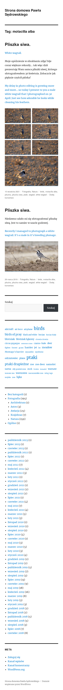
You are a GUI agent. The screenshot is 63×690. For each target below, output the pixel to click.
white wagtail (41, 194)
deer (49, 343)
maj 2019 (13, 587)
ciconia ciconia (42, 339)
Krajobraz (16, 414)
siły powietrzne (19, 369)
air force (19, 329)
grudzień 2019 (16, 559)
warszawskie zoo (35, 373)
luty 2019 (13, 600)
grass (21, 348)
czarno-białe (40, 343)
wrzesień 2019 (16, 571)
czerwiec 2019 (16, 583)
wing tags (49, 373)
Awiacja (15, 410)
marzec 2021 (15, 513)
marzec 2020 (15, 546)
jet (35, 347)
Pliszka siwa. (17, 44)
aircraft (9, 329)
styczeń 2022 (15, 481)
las (39, 348)
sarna (8, 369)
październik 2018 (18, 616)
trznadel (43, 369)
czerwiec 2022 (16, 460)
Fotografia (26, 191)
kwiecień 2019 (16, 591)
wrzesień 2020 (16, 526)
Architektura (18, 402)
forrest (14, 348)
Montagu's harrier (14, 351)
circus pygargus (12, 343)
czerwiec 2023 (16, 448)
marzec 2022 (15, 472)
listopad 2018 (15, 612)
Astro (14, 406)
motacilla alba (51, 191)
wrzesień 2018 (16, 620)
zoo (13, 377)
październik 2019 (18, 567)
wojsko (8, 377)
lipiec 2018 (14, 628)
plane (22, 358)
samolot (51, 364)
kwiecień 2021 (16, 509)
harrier (29, 347)
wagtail (32, 194)
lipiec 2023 (14, 444)
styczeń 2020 (15, 555)
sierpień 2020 (16, 530)
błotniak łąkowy (25, 339)
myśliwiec (39, 352)
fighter (7, 348)
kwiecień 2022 (16, 468)
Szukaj (9, 302)
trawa (36, 369)
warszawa (21, 372)
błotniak (10, 339)
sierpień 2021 (15, 493)
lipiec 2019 (14, 579)
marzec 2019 (15, 596)
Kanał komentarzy (18, 665)
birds (42, 191)
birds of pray (13, 334)
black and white (30, 335)
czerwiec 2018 (16, 633)
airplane (28, 329)
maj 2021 (13, 505)
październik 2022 (18, 452)
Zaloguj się (14, 657)
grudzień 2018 (16, 608)
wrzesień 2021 (16, 489)
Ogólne (12, 423)
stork (29, 369)
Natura (35, 191)
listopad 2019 (15, 563)
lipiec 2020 (14, 534)
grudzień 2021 (16, 485)
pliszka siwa (17, 194)
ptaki (26, 194)
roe (32, 364)
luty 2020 (13, 550)
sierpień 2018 (15, 624)
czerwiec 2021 (16, 501)
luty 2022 (13, 477)
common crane (27, 343)
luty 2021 (13, 518)
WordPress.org (16, 669)
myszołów (29, 352)
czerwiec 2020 (16, 538)
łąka (19, 377)
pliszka (8, 194)
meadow (47, 347)
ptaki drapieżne (17, 364)
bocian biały (51, 335)
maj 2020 (13, 542)
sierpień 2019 (15, 575)
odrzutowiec (11, 358)
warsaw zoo (10, 373)
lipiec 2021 (14, 497)
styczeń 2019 (15, 604)
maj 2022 (13, 464)
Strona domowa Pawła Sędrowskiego (23, 12)
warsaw (52, 369)
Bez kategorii (15, 394)
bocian (42, 334)
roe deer (40, 364)
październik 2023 (18, 440)
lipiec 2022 (14, 456)
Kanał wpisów (16, 661)
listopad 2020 (16, 522)
